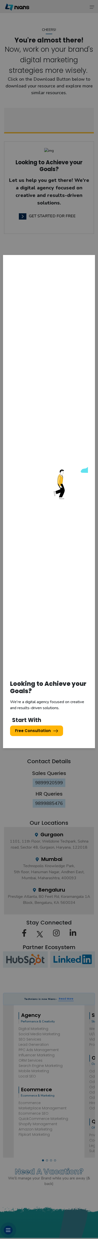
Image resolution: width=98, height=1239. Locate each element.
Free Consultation (33, 730)
